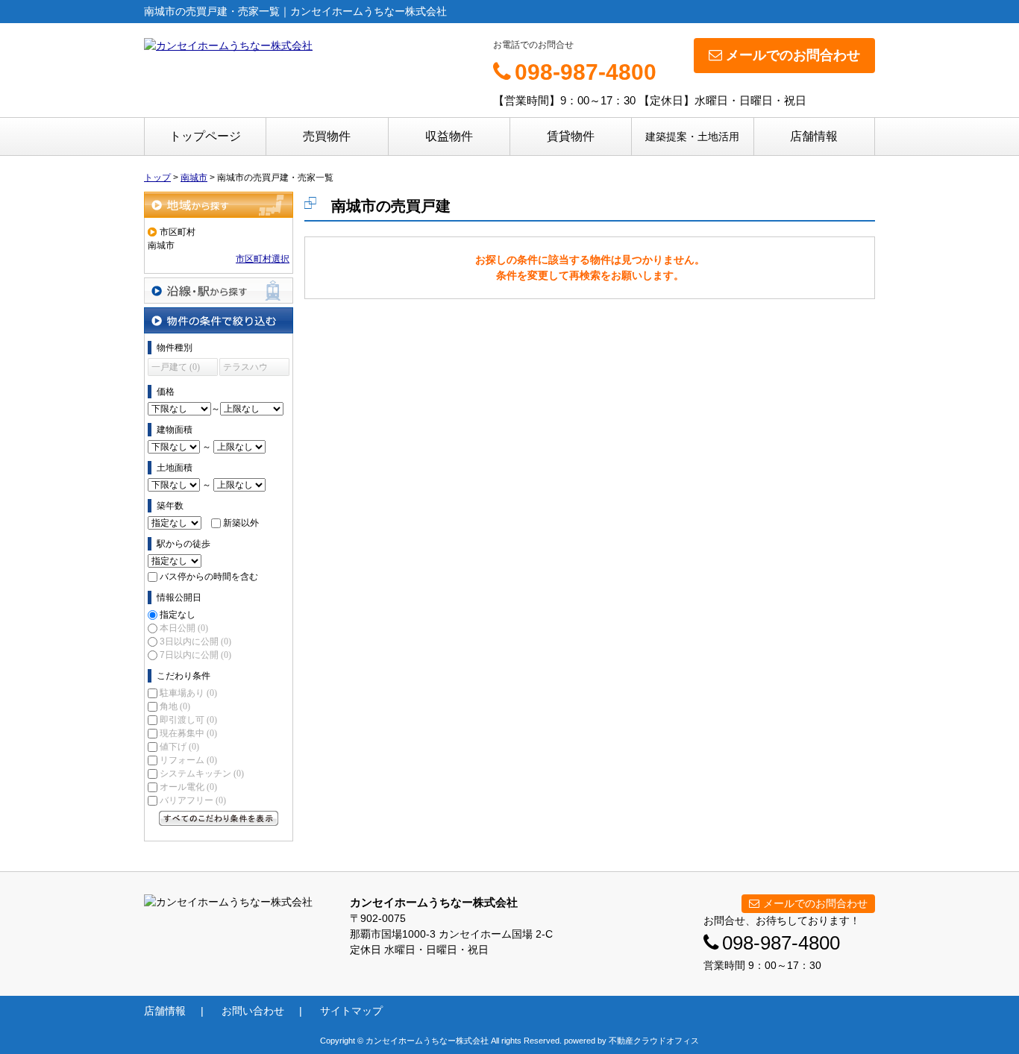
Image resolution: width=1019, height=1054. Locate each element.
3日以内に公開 (195, 641)
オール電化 (188, 787)
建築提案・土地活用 (692, 136)
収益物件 (449, 136)
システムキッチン (202, 773)
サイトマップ (351, 1011)
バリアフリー (193, 800)
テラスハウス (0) (245, 369)
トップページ (205, 136)
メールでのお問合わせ (793, 55)
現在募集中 (188, 733)
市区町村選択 (262, 259)
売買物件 (327, 136)
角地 (175, 706)
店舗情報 (814, 136)
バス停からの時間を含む (209, 576)
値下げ (179, 746)
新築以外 (241, 523)
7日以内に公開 (195, 655)
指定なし (177, 614)
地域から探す (218, 205)
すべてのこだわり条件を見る (218, 818)
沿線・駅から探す (218, 290)
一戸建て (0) (175, 367)
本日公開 (184, 628)
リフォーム (188, 760)
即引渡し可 (188, 720)
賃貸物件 (571, 136)
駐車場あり (188, 693)
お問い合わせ (253, 1011)
